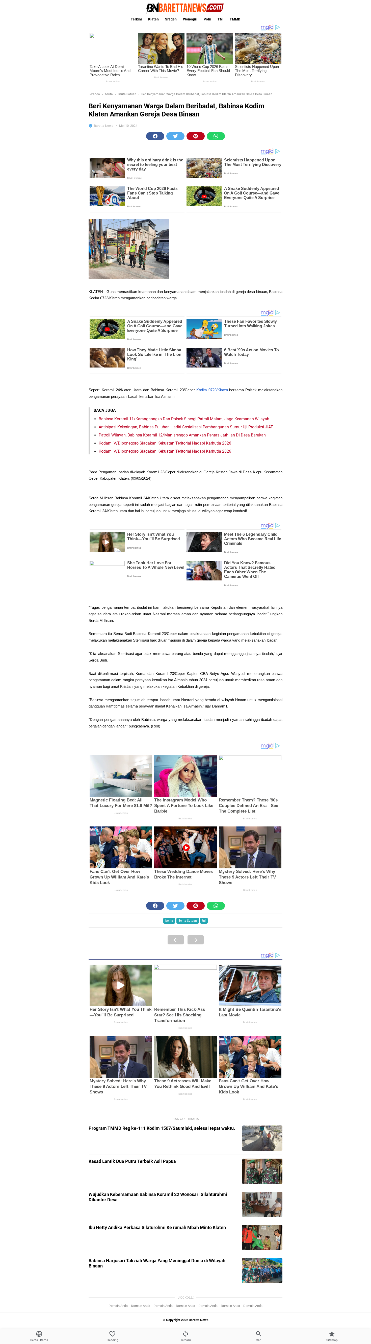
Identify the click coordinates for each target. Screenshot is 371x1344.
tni (204, 920)
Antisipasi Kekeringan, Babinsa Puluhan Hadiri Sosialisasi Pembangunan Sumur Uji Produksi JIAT (186, 427)
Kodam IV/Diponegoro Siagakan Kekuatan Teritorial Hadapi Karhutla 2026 (165, 443)
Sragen (171, 19)
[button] (155, 136)
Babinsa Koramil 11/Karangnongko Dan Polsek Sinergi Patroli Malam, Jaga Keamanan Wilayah (184, 419)
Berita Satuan (187, 920)
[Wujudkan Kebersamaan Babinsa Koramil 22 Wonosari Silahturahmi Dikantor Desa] (262, 1204)
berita (169, 920)
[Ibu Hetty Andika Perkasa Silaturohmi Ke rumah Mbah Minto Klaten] (262, 1237)
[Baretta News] (185, 7)
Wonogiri (190, 19)
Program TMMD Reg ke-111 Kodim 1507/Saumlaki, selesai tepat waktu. (162, 1128)
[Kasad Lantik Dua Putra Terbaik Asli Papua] (262, 1171)
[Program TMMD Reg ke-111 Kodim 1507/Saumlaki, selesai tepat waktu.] (262, 1138)
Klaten (153, 19)
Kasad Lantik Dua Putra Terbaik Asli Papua (132, 1161)
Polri (207, 19)
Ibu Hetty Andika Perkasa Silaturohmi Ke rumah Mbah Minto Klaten (157, 1227)
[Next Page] (196, 939)
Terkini (136, 19)
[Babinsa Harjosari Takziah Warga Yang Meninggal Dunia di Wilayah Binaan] (262, 1270)
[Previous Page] (176, 939)
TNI (220, 19)
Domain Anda (118, 1306)
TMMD (235, 19)
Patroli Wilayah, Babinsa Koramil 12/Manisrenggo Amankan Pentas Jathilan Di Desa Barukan (182, 435)
